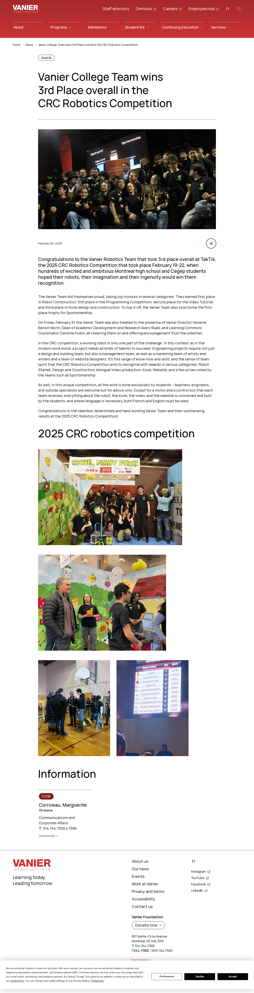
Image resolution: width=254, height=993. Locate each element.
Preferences (167, 976)
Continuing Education (180, 27)
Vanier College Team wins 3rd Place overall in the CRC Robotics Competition (88, 45)
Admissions (97, 27)
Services (218, 27)
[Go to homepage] (25, 9)
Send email (47, 836)
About (18, 27)
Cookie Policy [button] (17, 981)
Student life (135, 27)
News (29, 45)
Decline (200, 976)
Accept (233, 976)
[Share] (211, 243)
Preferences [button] (97, 981)
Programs (59, 27)
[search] (239, 9)
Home (17, 45)
